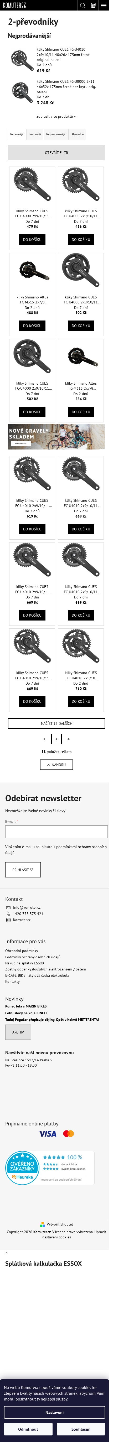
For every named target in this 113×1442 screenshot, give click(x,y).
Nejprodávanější (56, 134)
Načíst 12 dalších (56, 723)
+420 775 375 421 (28, 913)
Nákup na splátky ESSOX (24, 963)
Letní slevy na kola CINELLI (27, 1013)
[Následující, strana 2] (56, 739)
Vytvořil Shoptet (60, 1224)
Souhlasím (80, 1429)
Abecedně (77, 134)
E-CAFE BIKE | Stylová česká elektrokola (37, 975)
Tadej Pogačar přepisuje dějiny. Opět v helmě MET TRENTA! (52, 1020)
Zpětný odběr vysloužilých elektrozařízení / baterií (45, 969)
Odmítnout (28, 1429)
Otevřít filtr (56, 152)
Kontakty (12, 981)
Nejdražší (35, 134)
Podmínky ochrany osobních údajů (32, 957)
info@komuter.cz (26, 907)
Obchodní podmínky (21, 950)
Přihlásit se (23, 869)
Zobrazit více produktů (55, 116)
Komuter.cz (21, 919)
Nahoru (59, 764)
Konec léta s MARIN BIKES (26, 1006)
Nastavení (54, 1412)
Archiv (18, 1032)
